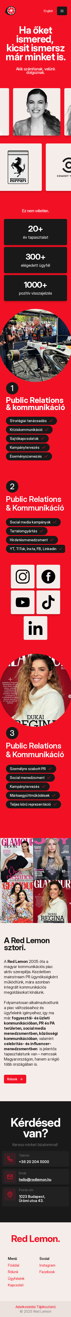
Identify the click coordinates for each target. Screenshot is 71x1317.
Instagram (47, 1265)
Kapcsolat (15, 1285)
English (48, 11)
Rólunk (13, 1272)
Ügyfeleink (16, 1278)
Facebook (47, 1272)
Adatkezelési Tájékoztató (35, 1307)
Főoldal (13, 1265)
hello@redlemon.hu (35, 1179)
